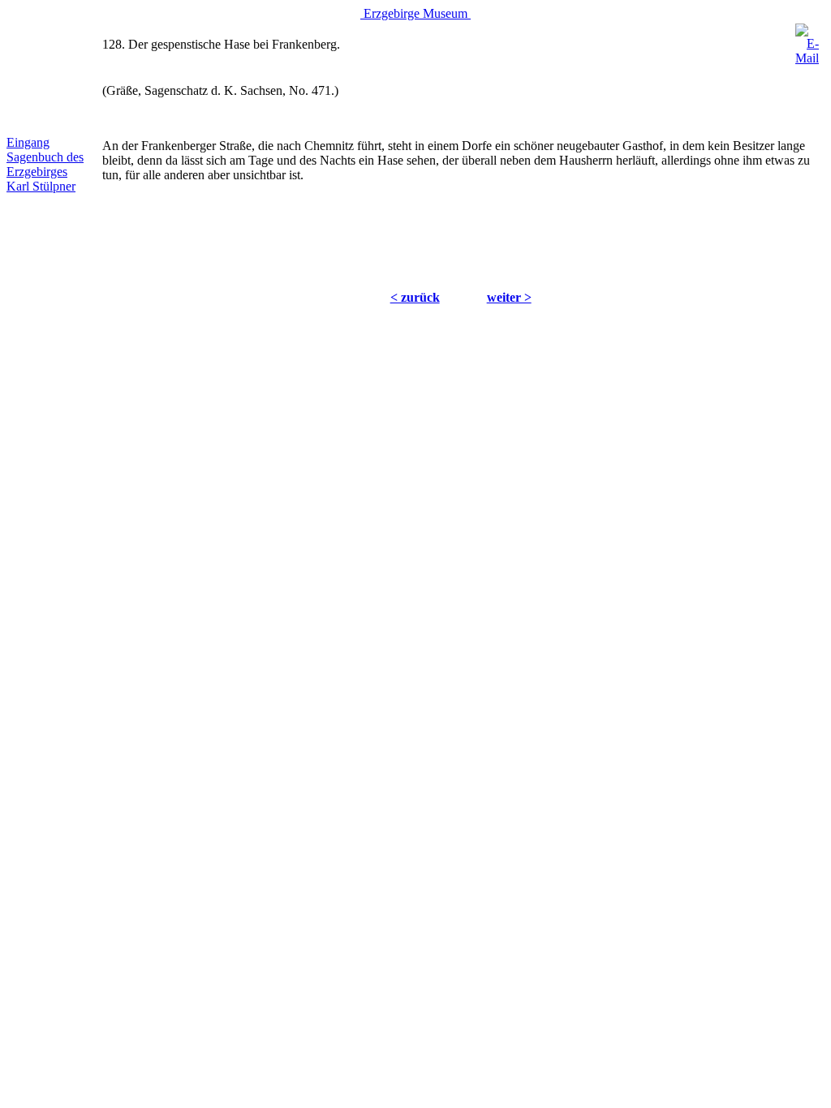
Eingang (28, 142)
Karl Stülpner (40, 186)
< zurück (415, 297)
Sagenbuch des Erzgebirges (45, 164)
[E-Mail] (807, 40)
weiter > (509, 297)
